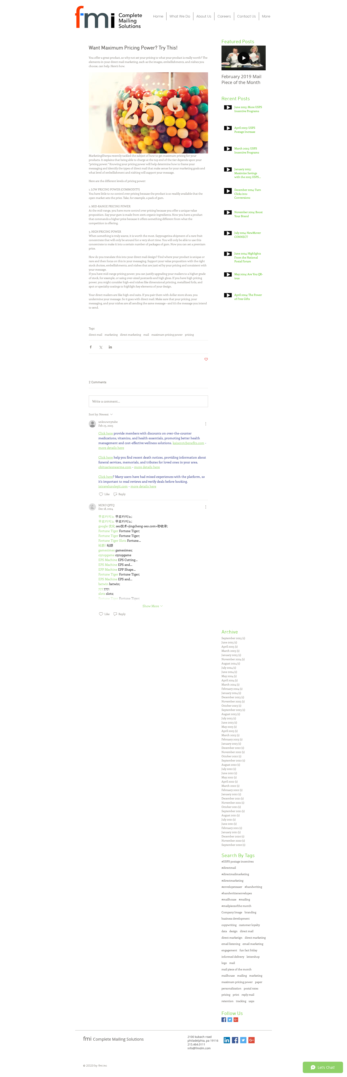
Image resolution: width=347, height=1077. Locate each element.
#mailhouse (228, 899)
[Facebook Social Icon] (235, 1040)
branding (250, 912)
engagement (229, 950)
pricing (189, 334)
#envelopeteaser (231, 887)
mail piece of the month (236, 969)
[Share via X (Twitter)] (100, 347)
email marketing (253, 944)
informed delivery (232, 956)
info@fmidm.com (199, 1048)
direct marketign (231, 937)
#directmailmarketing (235, 874)
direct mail (95, 334)
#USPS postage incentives (237, 861)
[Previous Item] (228, 58)
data (224, 931)
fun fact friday (248, 950)
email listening (230, 944)
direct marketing (130, 334)
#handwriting (253, 887)
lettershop (253, 956)
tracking (241, 1001)
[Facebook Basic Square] (223, 1019)
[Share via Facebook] (91, 347)
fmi (88, 1038)
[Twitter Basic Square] (230, 1019)
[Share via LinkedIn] (110, 347)
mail (146, 334)
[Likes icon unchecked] (101, 494)
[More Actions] (205, 423)
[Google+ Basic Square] (236, 1019)
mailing (242, 975)
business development (235, 918)
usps (251, 1001)
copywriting (229, 925)
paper (258, 982)
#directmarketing (232, 880)
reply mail (248, 994)
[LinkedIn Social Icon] (227, 1040)
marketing (111, 334)
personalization (231, 988)
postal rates (251, 988)
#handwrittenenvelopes (236, 893)
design (233, 931)
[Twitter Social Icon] (243, 1040)
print (236, 994)
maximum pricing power (167, 334)
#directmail (228, 868)
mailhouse (228, 975)
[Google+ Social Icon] (251, 1040)
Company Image (231, 912)
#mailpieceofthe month (236, 906)
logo (224, 963)
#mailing (244, 899)
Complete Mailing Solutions (118, 1039)
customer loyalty (249, 925)
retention (227, 1001)
